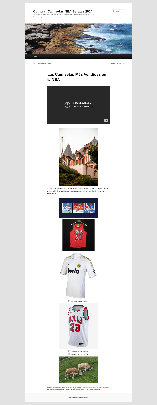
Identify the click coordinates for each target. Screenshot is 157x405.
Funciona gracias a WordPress (78, 397)
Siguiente (120, 63)
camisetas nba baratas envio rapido (67, 390)
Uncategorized (69, 388)
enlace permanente (95, 390)
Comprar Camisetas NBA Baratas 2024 (62, 11)
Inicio (35, 57)
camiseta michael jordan (88, 191)
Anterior (111, 63)
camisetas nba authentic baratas (92, 388)
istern (82, 390)
